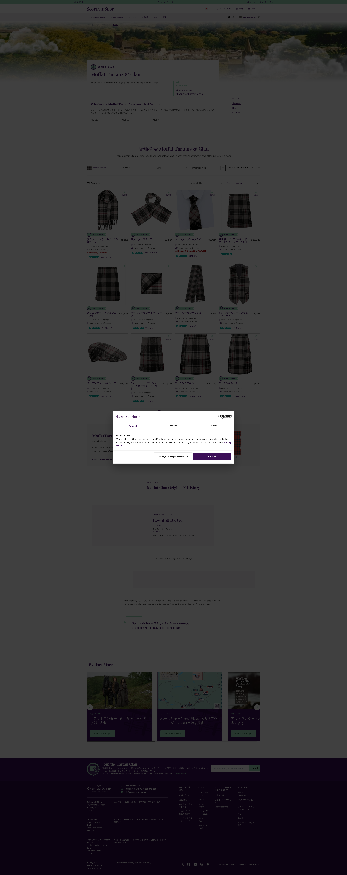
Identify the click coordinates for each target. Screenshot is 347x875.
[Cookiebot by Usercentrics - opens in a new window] (220, 417)
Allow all (212, 456)
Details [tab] (173, 425)
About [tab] (214, 425)
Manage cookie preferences (172, 456)
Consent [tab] (133, 426)
